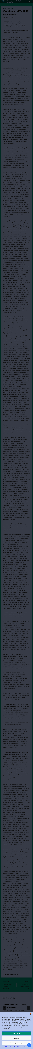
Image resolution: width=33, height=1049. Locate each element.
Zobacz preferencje (16, 1043)
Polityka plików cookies (10, 1046)
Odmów (16, 1038)
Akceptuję (16, 1033)
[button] (30, 1014)
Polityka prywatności (22, 1046)
